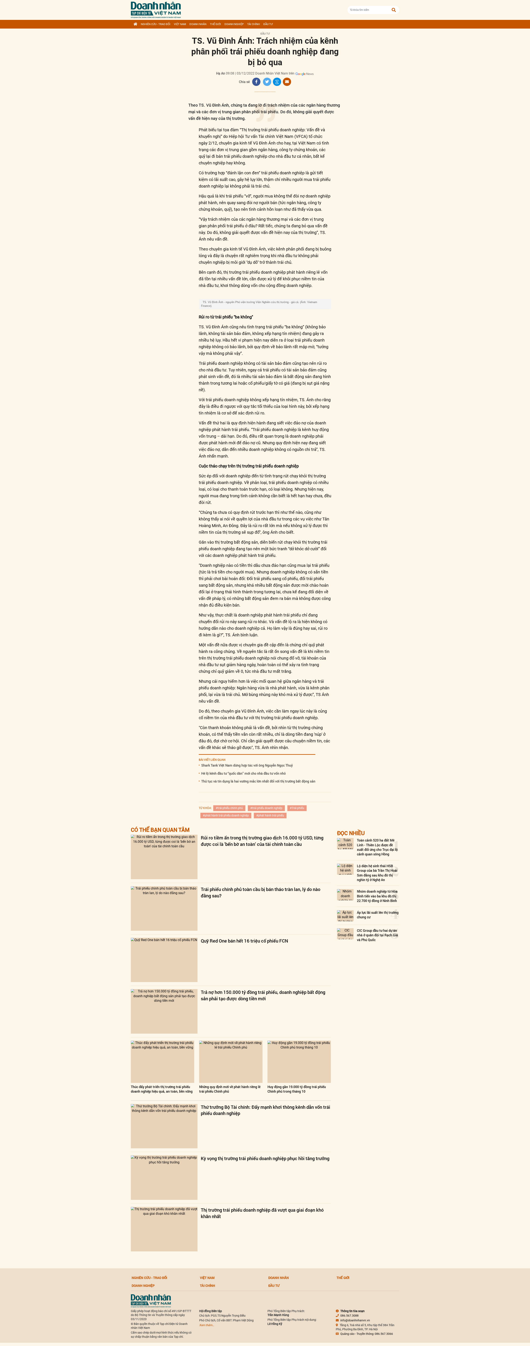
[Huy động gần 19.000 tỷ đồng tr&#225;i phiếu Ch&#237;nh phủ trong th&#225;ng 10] (299, 1062)
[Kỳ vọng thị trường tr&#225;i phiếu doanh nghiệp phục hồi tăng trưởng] (164, 1177)
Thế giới (215, 24)
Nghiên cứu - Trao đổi (155, 24)
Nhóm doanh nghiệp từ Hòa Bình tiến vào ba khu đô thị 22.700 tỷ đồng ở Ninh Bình (377, 896)
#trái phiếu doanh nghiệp (266, 808)
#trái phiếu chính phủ (229, 808)
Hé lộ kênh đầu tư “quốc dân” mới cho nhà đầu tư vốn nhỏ (243, 773)
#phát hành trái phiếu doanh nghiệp (226, 815)
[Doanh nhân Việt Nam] (151, 1300)
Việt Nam (180, 24)
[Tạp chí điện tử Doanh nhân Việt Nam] (156, 9)
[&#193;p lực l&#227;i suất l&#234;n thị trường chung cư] (345, 915)
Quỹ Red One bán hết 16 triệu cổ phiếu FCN (244, 941)
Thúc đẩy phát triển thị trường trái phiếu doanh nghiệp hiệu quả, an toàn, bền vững (162, 1089)
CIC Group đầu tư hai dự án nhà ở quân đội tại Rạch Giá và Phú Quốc (377, 935)
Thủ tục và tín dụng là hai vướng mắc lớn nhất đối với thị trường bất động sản (258, 781)
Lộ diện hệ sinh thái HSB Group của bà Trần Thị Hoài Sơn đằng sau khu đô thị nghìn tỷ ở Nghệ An (377, 873)
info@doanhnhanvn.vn (355, 1320)
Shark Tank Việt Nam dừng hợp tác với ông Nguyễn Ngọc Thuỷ (247, 765)
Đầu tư (268, 24)
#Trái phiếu (297, 808)
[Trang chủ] (135, 24)
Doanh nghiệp (234, 24)
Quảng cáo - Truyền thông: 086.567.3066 (366, 1333)
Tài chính (253, 24)
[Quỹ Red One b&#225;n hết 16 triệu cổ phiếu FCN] (164, 960)
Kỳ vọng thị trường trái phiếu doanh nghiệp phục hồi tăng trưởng (265, 1158)
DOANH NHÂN (197, 24)
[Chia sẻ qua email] (287, 82)
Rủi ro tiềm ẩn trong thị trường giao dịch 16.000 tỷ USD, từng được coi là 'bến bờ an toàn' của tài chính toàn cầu (262, 841)
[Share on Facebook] (256, 82)
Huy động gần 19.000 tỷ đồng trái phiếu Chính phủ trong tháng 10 (296, 1089)
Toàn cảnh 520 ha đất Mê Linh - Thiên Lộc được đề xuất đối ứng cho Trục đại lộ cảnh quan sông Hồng (377, 847)
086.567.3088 (349, 1315)
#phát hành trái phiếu (270, 815)
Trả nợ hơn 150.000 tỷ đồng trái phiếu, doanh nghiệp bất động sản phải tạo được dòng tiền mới (263, 995)
